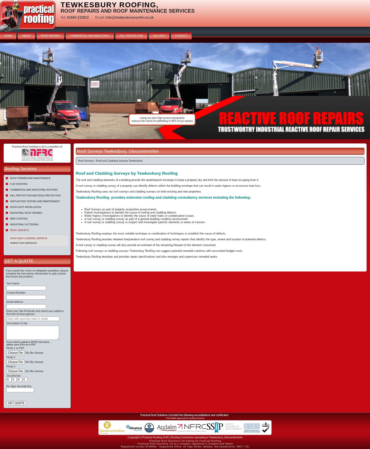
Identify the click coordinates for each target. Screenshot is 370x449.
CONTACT (181, 35)
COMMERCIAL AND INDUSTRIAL (90, 35)
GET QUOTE (16, 403)
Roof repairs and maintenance (30, 178)
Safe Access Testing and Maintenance (35, 201)
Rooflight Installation (25, 207)
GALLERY (159, 35)
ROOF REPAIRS (50, 35)
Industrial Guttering (24, 224)
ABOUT (26, 35)
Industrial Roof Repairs (26, 213)
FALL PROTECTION (131, 35)
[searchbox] (33, 318)
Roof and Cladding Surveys (28, 238)
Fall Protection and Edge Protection (35, 195)
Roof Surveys (19, 230)
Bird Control (19, 218)
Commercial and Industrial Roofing (34, 189)
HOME (8, 35)
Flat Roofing (19, 184)
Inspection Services (23, 243)
